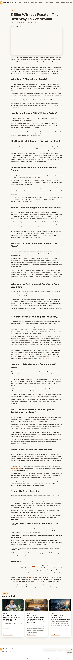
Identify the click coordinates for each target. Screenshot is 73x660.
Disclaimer (69, 652)
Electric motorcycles (16, 468)
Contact (41, 2)
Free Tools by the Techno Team (64, 2)
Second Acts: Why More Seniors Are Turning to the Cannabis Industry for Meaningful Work (11, 618)
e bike (33, 565)
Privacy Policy (49, 2)
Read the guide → (8, 634)
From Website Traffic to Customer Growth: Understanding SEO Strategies (60, 617)
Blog (13, 10)
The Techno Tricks (9, 3)
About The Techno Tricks (30, 2)
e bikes (32, 577)
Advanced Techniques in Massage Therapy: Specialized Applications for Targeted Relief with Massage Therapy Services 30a (36, 619)
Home (20, 2)
